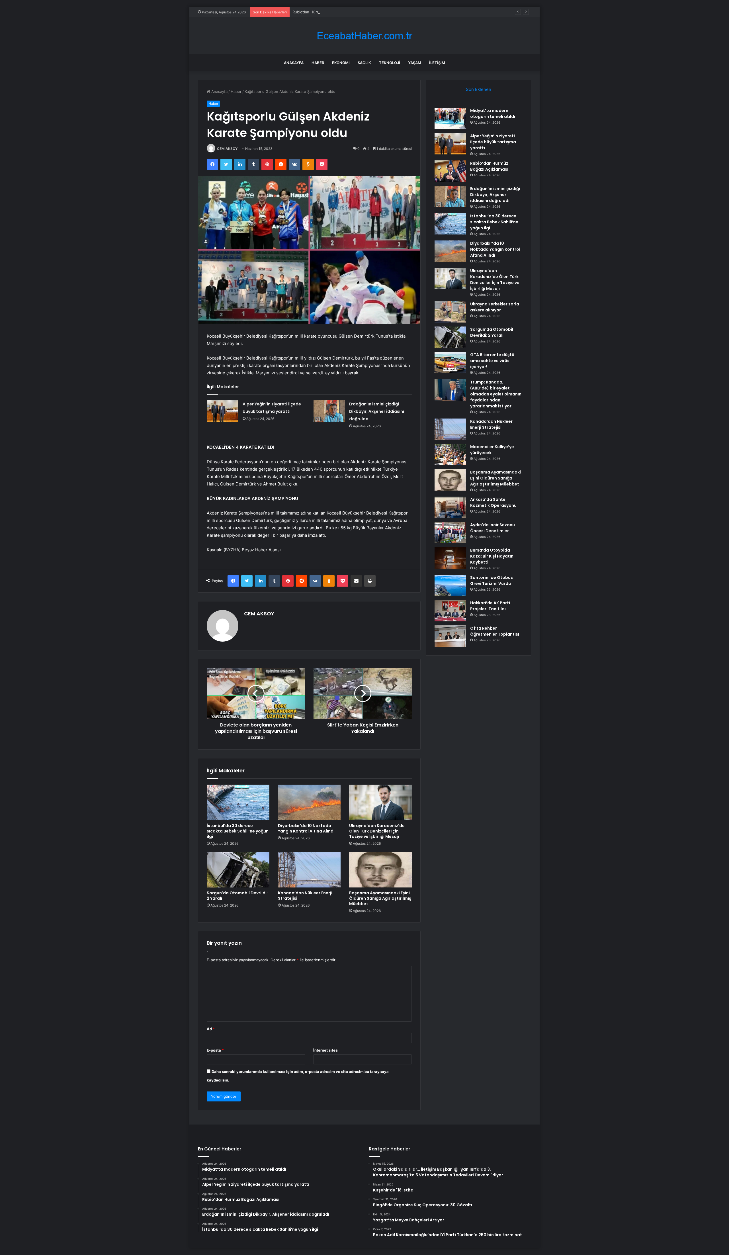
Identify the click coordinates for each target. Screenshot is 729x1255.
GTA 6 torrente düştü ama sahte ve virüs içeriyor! (492, 361)
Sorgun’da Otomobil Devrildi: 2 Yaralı (237, 895)
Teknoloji (389, 62)
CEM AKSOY (227, 148)
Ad (211, 1029)
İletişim (437, 62)
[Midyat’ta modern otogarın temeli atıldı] (450, 118)
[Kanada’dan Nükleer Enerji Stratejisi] (309, 869)
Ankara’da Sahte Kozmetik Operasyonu (493, 502)
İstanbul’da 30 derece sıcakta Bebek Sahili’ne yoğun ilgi (238, 831)
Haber (318, 62)
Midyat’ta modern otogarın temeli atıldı (492, 113)
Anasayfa (294, 62)
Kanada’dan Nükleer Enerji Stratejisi (305, 895)
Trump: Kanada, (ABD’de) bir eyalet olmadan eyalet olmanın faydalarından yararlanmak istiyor (495, 394)
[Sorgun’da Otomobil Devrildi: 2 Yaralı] (238, 869)
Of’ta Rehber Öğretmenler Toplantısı (494, 631)
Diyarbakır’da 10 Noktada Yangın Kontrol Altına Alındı (306, 828)
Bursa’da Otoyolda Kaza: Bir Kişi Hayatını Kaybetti (492, 556)
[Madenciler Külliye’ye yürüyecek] (450, 454)
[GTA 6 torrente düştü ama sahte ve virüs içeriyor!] (450, 362)
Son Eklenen (478, 89)
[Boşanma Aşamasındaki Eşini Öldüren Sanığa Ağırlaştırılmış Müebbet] (380, 869)
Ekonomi (341, 62)
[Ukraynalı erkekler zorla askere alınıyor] (450, 312)
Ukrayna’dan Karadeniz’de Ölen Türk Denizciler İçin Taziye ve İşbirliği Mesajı (377, 831)
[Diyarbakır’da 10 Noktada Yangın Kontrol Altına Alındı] (309, 802)
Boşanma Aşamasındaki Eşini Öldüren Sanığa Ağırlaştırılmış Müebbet (380, 898)
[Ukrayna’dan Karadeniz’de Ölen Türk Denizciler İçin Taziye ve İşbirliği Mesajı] (380, 802)
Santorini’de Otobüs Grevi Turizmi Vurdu (491, 580)
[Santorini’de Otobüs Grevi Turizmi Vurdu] (450, 585)
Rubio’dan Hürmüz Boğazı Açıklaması (324, 12)
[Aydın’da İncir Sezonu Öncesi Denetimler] (450, 532)
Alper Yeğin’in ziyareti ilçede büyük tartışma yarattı (493, 142)
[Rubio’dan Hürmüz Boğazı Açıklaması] (450, 171)
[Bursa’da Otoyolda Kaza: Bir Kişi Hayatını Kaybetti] (450, 558)
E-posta (215, 1050)
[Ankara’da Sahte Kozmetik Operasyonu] (450, 507)
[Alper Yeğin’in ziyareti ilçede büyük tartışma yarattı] (222, 411)
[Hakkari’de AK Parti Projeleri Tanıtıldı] (450, 610)
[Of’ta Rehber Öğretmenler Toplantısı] (450, 636)
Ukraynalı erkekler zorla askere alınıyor (494, 307)
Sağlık (364, 62)
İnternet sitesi (326, 1050)
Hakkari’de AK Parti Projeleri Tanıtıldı (490, 606)
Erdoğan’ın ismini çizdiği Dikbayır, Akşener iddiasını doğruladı (376, 411)
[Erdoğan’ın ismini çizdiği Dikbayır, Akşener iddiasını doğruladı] (329, 411)
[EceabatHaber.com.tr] (364, 36)
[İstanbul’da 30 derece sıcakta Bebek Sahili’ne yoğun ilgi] (238, 802)
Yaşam (414, 62)
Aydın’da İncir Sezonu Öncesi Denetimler (492, 528)
